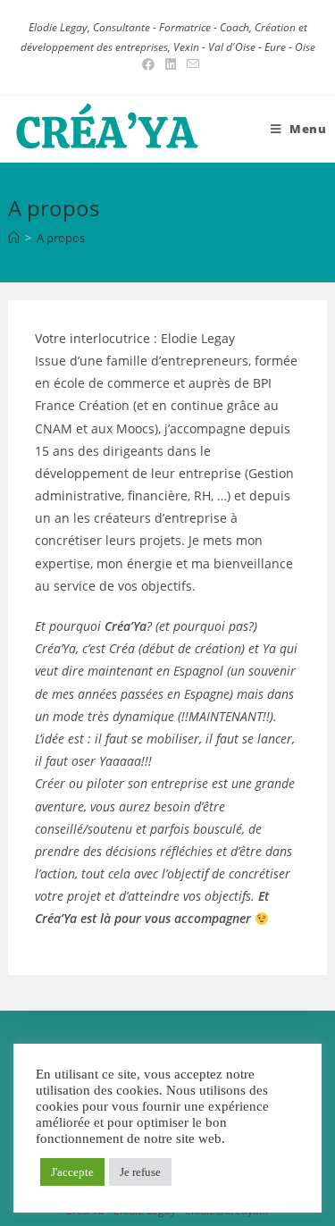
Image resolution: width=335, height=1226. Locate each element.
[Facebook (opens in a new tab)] (148, 64)
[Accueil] (14, 238)
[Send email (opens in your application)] (190, 64)
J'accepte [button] (72, 1172)
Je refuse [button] (140, 1172)
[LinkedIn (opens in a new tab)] (170, 64)
